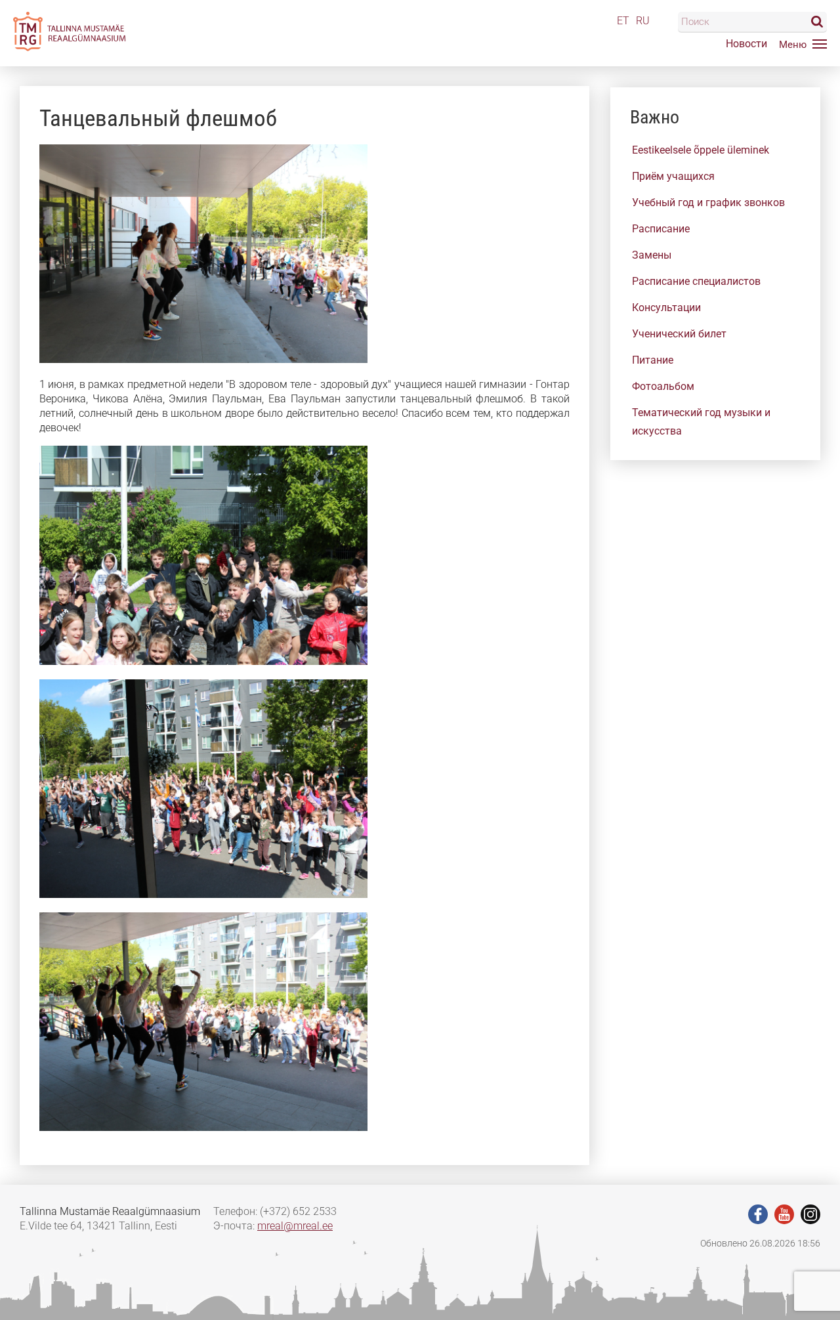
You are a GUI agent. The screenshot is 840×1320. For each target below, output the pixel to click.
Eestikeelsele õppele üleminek (700, 150)
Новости (746, 43)
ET (623, 20)
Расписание (661, 229)
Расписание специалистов (696, 281)
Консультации (666, 307)
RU (643, 20)
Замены (651, 255)
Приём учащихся (673, 176)
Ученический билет (679, 334)
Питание (652, 360)
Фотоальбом (663, 386)
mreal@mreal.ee (295, 1226)
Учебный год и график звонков (708, 202)
